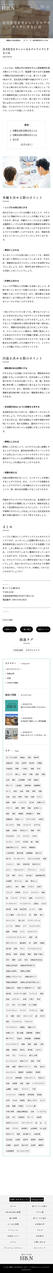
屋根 (7, 932)
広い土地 (43, 1128)
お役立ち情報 (8, 620)
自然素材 (29, 1072)
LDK (13, 1117)
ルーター (32, 909)
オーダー (23, 1010)
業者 (38, 814)
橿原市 (41, 1145)
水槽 (15, 909)
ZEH (7, 960)
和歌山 (22, 757)
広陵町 (8, 1145)
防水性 (22, 1050)
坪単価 (14, 932)
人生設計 (18, 785)
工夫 (7, 875)
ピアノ (8, 870)
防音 (7, 999)
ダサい (22, 949)
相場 (7, 802)
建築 (17, 808)
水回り (39, 887)
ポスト (21, 875)
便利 (7, 1022)
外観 (43, 774)
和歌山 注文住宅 (11, 965)
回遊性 (22, 1100)
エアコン (26, 836)
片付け (42, 1016)
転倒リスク (24, 1061)
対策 (38, 1061)
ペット (42, 870)
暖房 (29, 954)
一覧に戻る (26, 629)
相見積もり (30, 814)
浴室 (41, 1010)
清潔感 (38, 1072)
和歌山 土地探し (11, 971)
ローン (8, 791)
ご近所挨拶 (10, 853)
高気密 (22, 954)
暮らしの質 (33, 1055)
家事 (27, 791)
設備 (7, 830)
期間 (23, 887)
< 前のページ (10, 629)
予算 (29, 780)
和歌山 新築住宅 (11, 982)
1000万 (41, 819)
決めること (24, 830)
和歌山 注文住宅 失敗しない (30, 982)
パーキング (33, 994)
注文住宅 (9, 1140)
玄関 (13, 802)
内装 (21, 791)
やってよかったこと (35, 949)
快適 (7, 1083)
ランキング (27, 825)
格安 (7, 814)
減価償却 (37, 785)
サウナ (17, 842)
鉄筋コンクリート (25, 1067)
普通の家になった (12, 847)
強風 (35, 1044)
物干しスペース (11, 943)
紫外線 (30, 1050)
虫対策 (8, 909)
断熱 (15, 954)
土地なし (9, 887)
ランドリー (25, 1089)
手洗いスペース (30, 1078)
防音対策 (26, 864)
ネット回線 (33, 1005)
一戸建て (25, 769)
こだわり (31, 887)
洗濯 (40, 791)
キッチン (9, 842)
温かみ (42, 1067)
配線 (23, 1044)
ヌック (25, 892)
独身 (44, 859)
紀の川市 (25, 1145)
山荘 (19, 960)
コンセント (35, 892)
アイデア (23, 898)
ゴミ (7, 1005)
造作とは (39, 853)
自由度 (39, 1117)
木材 (7, 1055)
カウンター (16, 999)
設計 (13, 814)
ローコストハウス (23, 1151)
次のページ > (43, 629)
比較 (7, 1117)
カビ (13, 1055)
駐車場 (17, 892)
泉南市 (41, 1140)
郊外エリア (10, 1134)
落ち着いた (27, 1134)
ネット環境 (22, 1005)
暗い (41, 915)
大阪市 (24, 763)
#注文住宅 (18, 650)
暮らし (17, 774)
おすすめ (37, 825)
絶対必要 (20, 853)
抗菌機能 (37, 1038)
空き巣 (8, 994)
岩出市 (16, 1145)
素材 (24, 774)
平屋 (26, 797)
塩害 (29, 1044)
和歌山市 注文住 (36, 960)
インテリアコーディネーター (16, 937)
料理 (24, 999)
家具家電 (31, 1095)
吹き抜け (29, 875)
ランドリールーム (34, 920)
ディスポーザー (19, 859)
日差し (16, 1089)
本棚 (40, 909)
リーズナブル (41, 1112)
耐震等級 (29, 1033)
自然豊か (24, 1128)
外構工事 (22, 1095)
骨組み (36, 780)
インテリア (22, 802)
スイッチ (9, 926)
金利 (15, 791)
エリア (42, 1100)
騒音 (18, 1134)
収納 (15, 949)
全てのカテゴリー (14, 669)
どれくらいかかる (34, 859)
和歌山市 (10, 673)
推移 (13, 960)
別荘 (26, 960)
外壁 (30, 774)
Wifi (13, 1005)
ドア (24, 926)
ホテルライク (32, 932)
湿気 (32, 1061)
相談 (43, 892)
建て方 (8, 859)
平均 (38, 769)
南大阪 (31, 763)
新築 (17, 769)
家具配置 (18, 1078)
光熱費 (14, 1083)
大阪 (17, 763)
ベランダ (14, 898)
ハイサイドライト (38, 1083)
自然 (7, 1128)
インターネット (11, 1010)
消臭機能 (28, 1038)
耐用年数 (28, 785)
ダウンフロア (31, 819)
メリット (9, 774)
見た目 (31, 802)
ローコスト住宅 (11, 757)
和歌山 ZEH (10, 988)
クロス (43, 904)
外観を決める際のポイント (25, 130)
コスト (39, 797)
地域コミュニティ (12, 1123)
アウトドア (28, 1022)
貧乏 (18, 864)
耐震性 (22, 1027)
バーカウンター (11, 904)
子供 (34, 1089)
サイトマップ (40, 1248)
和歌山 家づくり (30, 977)
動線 (30, 898)
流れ (17, 887)
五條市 (33, 1145)
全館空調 (29, 853)
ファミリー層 (31, 1106)
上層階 (8, 1089)
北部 (32, 1112)
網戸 (13, 875)
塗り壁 (8, 949)
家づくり (9, 785)
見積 (12, 1016)
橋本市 (36, 757)
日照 (21, 1083)
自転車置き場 (40, 875)
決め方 (24, 847)
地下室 (25, 842)
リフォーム (22, 1055)
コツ (18, 836)
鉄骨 (20, 797)
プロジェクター (19, 870)
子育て (31, 999)
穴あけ (34, 836)
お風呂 (14, 830)
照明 (35, 943)
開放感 (21, 1072)
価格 (32, 769)
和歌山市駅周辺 (22, 1112)
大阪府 (17, 1140)
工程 (7, 797)
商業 (13, 1106)
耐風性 (38, 1033)
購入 (13, 780)
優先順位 (23, 943)
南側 (27, 1083)
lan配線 (8, 881)
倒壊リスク (10, 1033)
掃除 (33, 791)
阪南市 (33, 1140)
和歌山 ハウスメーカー (14, 977)
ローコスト (10, 825)
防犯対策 (23, 909)
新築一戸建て (38, 954)
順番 (32, 830)
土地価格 (22, 780)
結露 (13, 1067)
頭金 (29, 808)
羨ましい (34, 881)
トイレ (22, 932)
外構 (32, 797)
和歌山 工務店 (25, 971)
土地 (7, 780)
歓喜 (7, 1067)
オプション (18, 881)
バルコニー (10, 864)
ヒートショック (11, 1061)
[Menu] (48, 7)
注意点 (36, 904)
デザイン (9, 808)
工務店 (39, 763)
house (15, 1100)
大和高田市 (10, 1151)
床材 (18, 1016)
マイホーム (33, 1010)
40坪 (38, 830)
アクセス (15, 1128)
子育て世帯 (10, 1112)
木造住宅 (9, 769)
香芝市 (25, 1140)
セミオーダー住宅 (20, 994)
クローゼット (21, 915)
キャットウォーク (12, 1044)
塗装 (37, 774)
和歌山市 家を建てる (27, 965)
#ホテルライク (32, 650)
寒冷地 (8, 954)
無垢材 (17, 926)
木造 (13, 797)
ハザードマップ (26, 1123)
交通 (7, 1106)
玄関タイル (41, 802)
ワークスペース (25, 904)
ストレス (9, 1078)
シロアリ (39, 1050)
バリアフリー (40, 898)
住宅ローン (38, 808)
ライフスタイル (11, 1027)
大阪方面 (37, 1134)
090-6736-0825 (19, 599)
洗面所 (42, 943)
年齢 (37, 842)
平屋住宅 (21, 1117)
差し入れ (22, 920)
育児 (38, 999)
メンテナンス (10, 1095)
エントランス (10, 1072)
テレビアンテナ (34, 926)
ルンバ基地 (10, 915)
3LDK (8, 1100)
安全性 (19, 1038)
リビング (9, 892)
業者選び (32, 847)
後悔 (18, 825)
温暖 (7, 1050)
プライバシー (32, 870)
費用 (23, 808)
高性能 (39, 1095)
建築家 (21, 814)
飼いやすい (10, 1038)
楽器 (41, 994)
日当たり (41, 1078)
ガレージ (30, 1117)
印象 (35, 1067)
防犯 (39, 988)
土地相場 (34, 1128)
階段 (35, 915)
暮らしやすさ (32, 1100)
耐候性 (14, 1050)
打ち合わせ (10, 836)
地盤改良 (9, 819)
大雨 (41, 1044)
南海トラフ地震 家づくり (26, 988)
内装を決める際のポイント (25, 134)
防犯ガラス (36, 864)
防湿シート (19, 819)
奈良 (9, 678)
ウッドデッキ (17, 1022)
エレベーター (10, 920)
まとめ (16, 139)
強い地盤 (20, 1033)
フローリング (27, 1016)
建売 (30, 937)
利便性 (21, 1106)
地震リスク (32, 1027)
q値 (26, 881)
